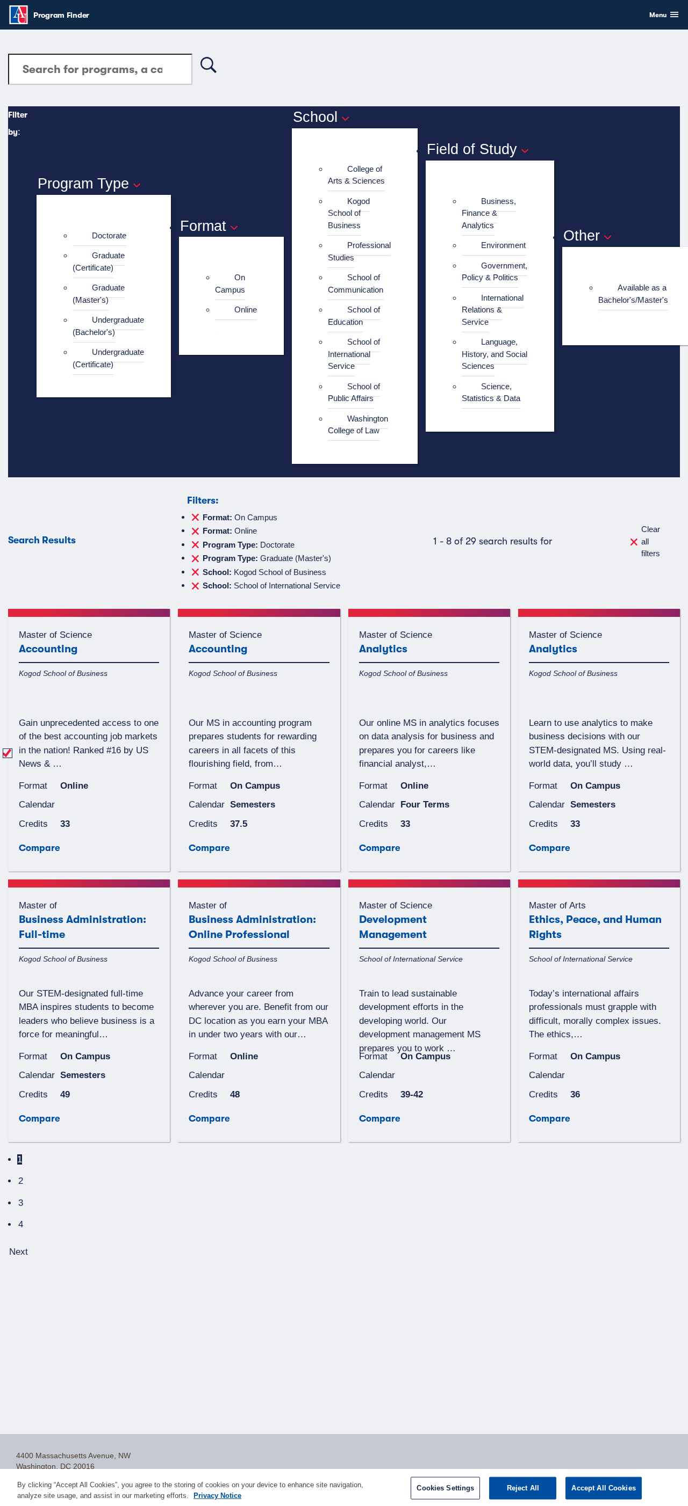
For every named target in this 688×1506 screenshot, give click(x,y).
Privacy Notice (217, 1495)
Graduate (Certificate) (99, 261)
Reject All (523, 1488)
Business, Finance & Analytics (489, 213)
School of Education (354, 315)
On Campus (230, 283)
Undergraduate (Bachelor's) (108, 326)
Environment (503, 245)
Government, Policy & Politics (494, 271)
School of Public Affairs (354, 392)
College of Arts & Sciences (356, 175)
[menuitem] (108, 236)
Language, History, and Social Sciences (494, 353)
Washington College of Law (358, 424)
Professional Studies (359, 251)
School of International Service (354, 353)
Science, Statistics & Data (491, 392)
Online (245, 309)
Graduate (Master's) (99, 293)
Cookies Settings (445, 1488)
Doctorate (109, 235)
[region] (344, 1487)
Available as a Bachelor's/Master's (633, 293)
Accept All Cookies (603, 1488)
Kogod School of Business (349, 213)
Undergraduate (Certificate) (108, 358)
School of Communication (355, 283)
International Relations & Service (493, 309)
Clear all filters (650, 541)
